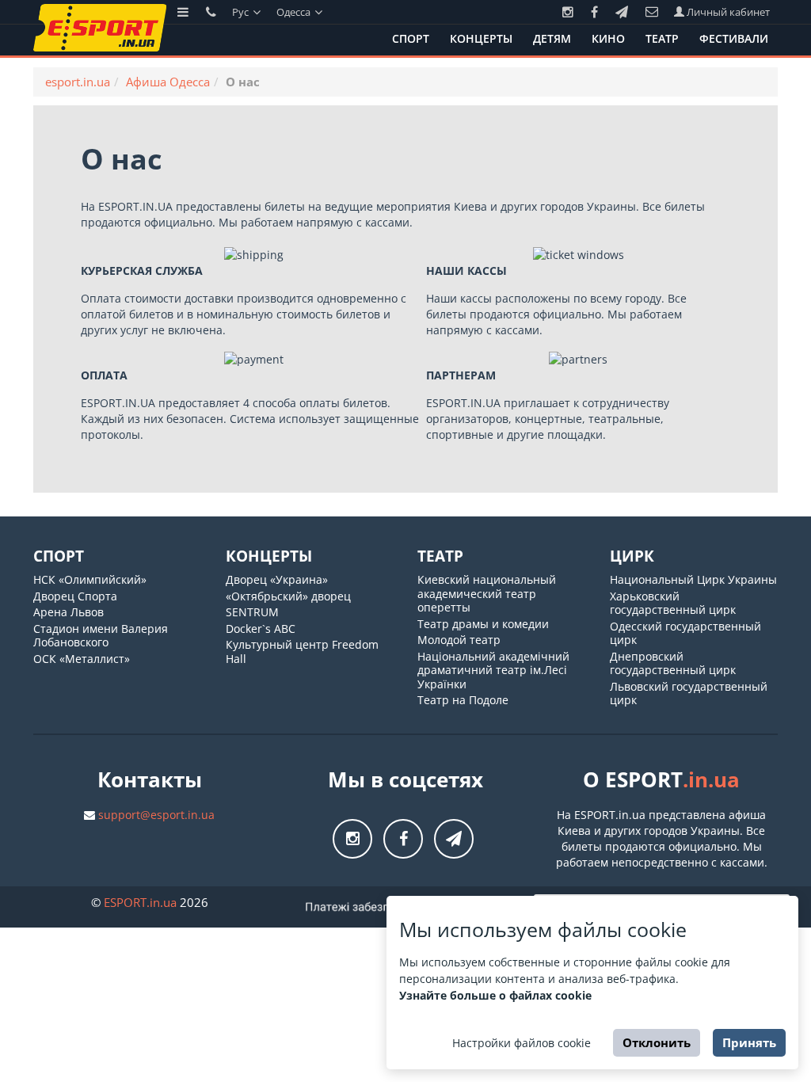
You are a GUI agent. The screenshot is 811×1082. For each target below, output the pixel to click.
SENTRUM (252, 611)
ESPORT (140, 902)
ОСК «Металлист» (81, 658)
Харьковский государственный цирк (673, 603)
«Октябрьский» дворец (288, 596)
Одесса (294, 12)
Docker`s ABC (260, 628)
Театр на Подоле (462, 699)
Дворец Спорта (75, 596)
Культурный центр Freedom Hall (302, 651)
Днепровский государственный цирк (673, 663)
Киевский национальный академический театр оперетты (486, 593)
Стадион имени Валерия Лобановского (100, 635)
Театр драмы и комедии (483, 623)
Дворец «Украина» (277, 579)
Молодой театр (459, 639)
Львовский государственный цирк (688, 693)
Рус (241, 12)
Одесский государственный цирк (685, 633)
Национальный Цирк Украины (693, 579)
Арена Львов (68, 611)
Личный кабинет (727, 12)
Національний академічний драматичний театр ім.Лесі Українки (493, 670)
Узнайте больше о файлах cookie (495, 995)
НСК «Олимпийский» (90, 579)
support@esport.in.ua (156, 814)
